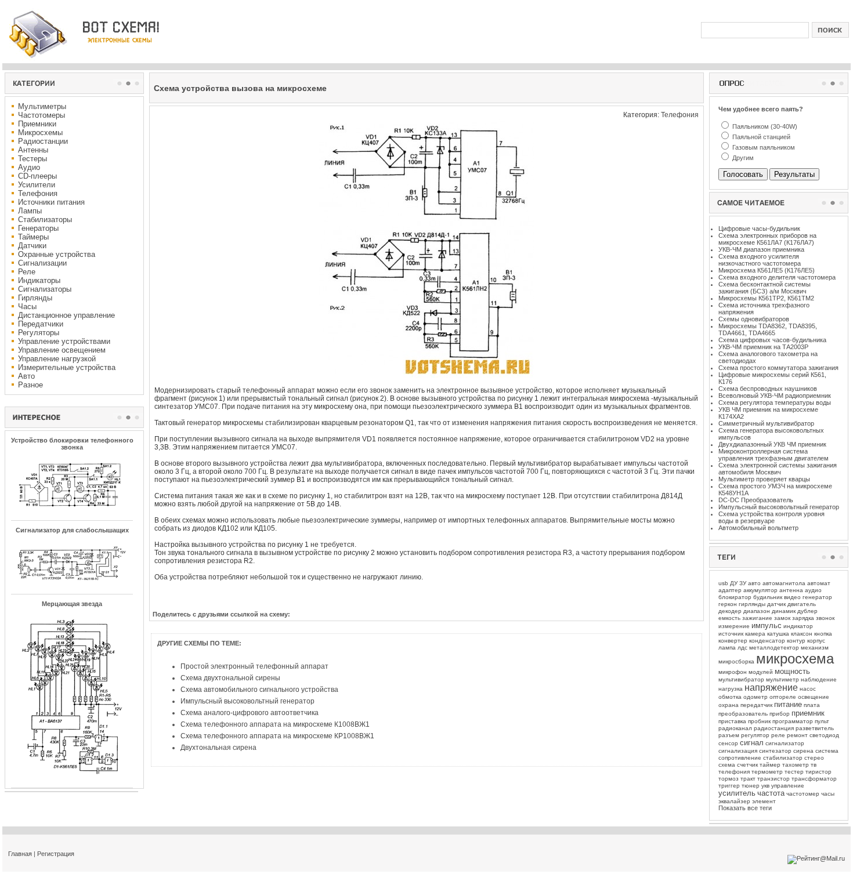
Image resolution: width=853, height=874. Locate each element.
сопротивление (739, 758)
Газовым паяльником (763, 147)
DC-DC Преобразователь (755, 499)
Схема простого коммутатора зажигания (778, 367)
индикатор (798, 626)
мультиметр (782, 679)
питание (788, 704)
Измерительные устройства (66, 367)
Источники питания (51, 202)
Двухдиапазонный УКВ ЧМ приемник (772, 444)
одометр (755, 697)
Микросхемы (40, 132)
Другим (742, 157)
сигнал (752, 742)
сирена (803, 751)
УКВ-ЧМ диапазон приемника (761, 249)
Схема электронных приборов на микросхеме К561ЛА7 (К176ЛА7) (767, 239)
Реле (26, 271)
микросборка (736, 661)
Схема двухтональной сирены (230, 678)
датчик (776, 604)
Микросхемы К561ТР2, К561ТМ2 (766, 298)
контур (796, 640)
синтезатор (775, 751)
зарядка (803, 618)
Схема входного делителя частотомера (777, 277)
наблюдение (819, 679)
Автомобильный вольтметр (758, 527)
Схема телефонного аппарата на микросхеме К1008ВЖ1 (275, 724)
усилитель (737, 793)
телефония (734, 771)
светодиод (824, 735)
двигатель (801, 604)
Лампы (30, 210)
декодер (730, 611)
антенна (791, 590)
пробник (759, 721)
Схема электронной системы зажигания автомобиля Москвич (777, 469)
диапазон (756, 611)
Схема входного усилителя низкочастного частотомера (759, 260)
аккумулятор (760, 590)
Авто (26, 376)
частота (771, 793)
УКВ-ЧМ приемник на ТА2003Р (763, 346)
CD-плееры (37, 176)
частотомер (802, 793)
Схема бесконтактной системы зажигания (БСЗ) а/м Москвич (764, 288)
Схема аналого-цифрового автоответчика (249, 713)
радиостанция (774, 728)
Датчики (32, 245)
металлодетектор (774, 647)
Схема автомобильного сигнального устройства (259, 690)
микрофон (732, 672)
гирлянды (752, 604)
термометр (767, 771)
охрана (728, 705)
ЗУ (742, 583)
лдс (742, 647)
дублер (807, 611)
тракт (748, 778)
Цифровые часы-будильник (759, 228)
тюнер (751, 785)
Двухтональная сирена (218, 748)
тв (813, 764)
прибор (779, 713)
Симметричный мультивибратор (766, 423)
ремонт (797, 735)
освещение (813, 697)
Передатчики (40, 324)
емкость (729, 618)
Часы (27, 306)
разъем (728, 735)
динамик (784, 611)
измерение (734, 626)
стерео (814, 758)
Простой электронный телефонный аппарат (254, 666)
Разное (30, 384)
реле (778, 735)
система (826, 751)
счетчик (747, 764)
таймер (770, 764)
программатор (792, 721)
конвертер (732, 640)
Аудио (29, 167)
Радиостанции (43, 141)
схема (726, 764)
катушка (778, 633)
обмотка (730, 697)
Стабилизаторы (45, 219)
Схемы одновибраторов (753, 318)
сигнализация (737, 751)
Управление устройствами (64, 341)
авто (754, 583)
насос (808, 689)
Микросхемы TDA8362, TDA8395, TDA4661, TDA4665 (767, 329)
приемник (808, 713)
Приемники (37, 123)
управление (787, 785)
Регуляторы (38, 332)
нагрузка (730, 689)
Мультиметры (42, 106)
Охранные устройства (56, 254)
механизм (815, 647)
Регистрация (55, 853)
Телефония (37, 193)
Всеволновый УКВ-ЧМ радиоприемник (774, 395)
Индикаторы (39, 280)
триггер (729, 785)
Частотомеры (41, 115)
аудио (813, 590)
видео (792, 597)
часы (827, 793)
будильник (767, 597)
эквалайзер (734, 801)
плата (812, 705)
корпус (816, 640)
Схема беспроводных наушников (767, 388)
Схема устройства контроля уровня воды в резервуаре (771, 517)
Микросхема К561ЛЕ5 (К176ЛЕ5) (766, 270)
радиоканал (735, 728)
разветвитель (815, 728)
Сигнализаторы (44, 289)
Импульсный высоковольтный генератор (247, 701)
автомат (818, 583)
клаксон (801, 633)
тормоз (728, 778)
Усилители (36, 184)
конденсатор (767, 640)
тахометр (795, 764)
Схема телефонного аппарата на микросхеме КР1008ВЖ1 (277, 736)
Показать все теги (745, 807)
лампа (727, 647)
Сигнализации (42, 263)
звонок (825, 618)
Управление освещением (62, 350)
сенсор (728, 743)
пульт (822, 721)
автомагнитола (783, 583)
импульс (766, 625)
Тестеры (32, 158)
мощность (792, 671)
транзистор (773, 778)
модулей (761, 672)
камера (755, 633)
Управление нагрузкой (57, 358)
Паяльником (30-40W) (764, 126)
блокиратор (734, 597)
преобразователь (743, 713)
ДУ (734, 583)
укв (765, 785)
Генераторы (38, 228)
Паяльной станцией (760, 136)
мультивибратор (741, 679)
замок (782, 618)
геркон (727, 604)
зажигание (757, 618)
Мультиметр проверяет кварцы (764, 479)
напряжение (771, 687)
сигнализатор (784, 743)
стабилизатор (783, 758)
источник (730, 633)
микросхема (795, 658)
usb (723, 583)
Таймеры (33, 237)
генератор (817, 597)
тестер (794, 771)
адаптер (730, 590)
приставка (732, 721)
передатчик (756, 705)
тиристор (818, 771)
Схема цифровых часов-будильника (772, 339)
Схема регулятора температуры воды (774, 402)
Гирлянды (35, 297)
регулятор (755, 735)
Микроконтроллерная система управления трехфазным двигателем (773, 455)
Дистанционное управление (66, 315)
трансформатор (814, 778)
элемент (764, 801)
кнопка (823, 633)
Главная (20, 853)
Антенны (33, 150)
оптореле (782, 697)
